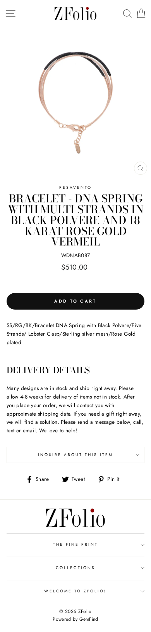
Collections (75, 568)
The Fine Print (75, 544)
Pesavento (75, 187)
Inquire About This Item (75, 455)
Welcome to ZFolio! (75, 591)
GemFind (88, 619)
